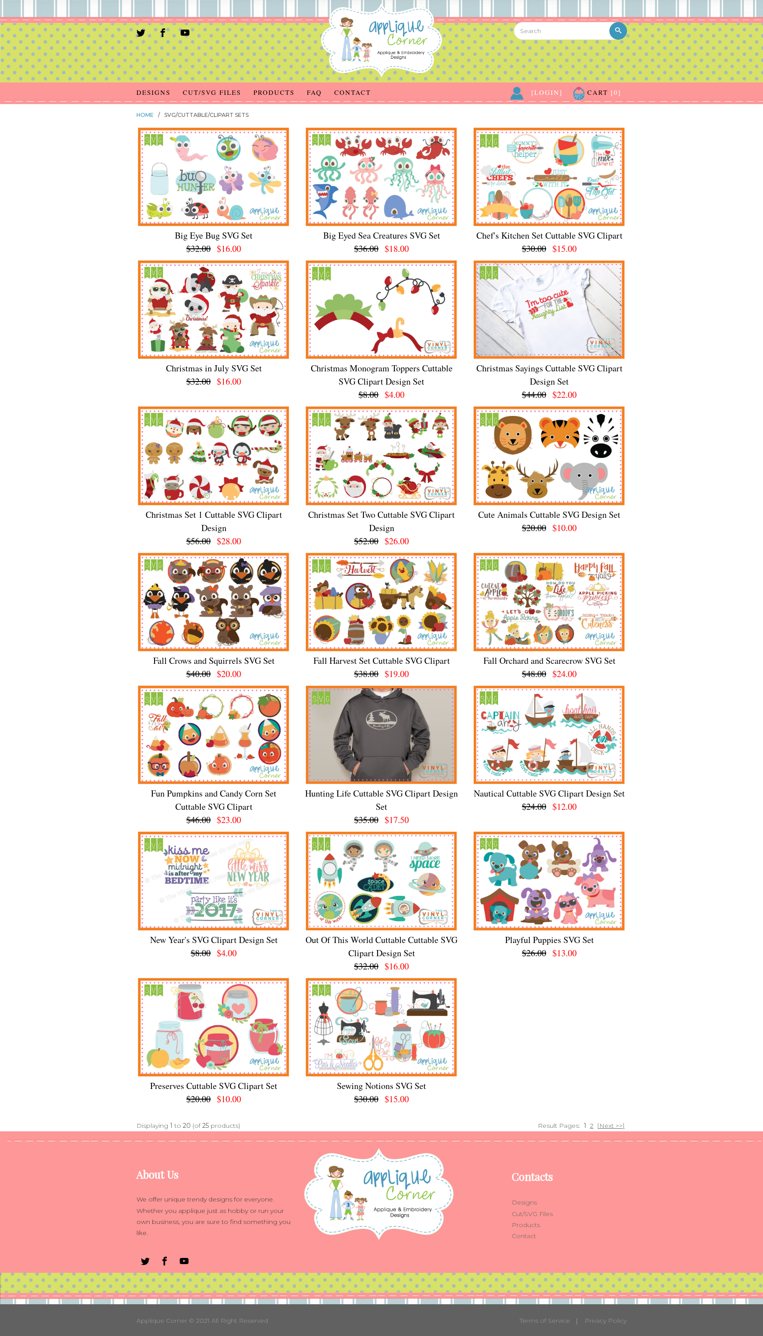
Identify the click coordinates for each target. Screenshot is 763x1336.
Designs (153, 92)
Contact (352, 92)
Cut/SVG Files (212, 92)
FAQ (314, 92)
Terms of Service (545, 1321)
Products (274, 92)
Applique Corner (161, 1321)
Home (145, 115)
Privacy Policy (606, 1321)
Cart (603, 92)
